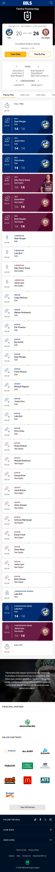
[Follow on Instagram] (50, 819)
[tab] (8, 95)
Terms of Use (21, 850)
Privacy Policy (33, 850)
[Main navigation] (3, 3)
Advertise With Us (39, 856)
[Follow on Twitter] (45, 819)
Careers (11, 856)
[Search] (51, 3)
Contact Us (26, 856)
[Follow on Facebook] (40, 819)
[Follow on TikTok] (35, 819)
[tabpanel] (27, 379)
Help (18, 856)
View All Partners (27, 807)
